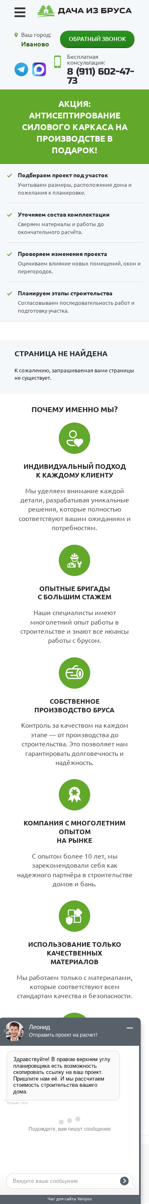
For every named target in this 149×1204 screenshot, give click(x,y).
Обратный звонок (97, 39)
